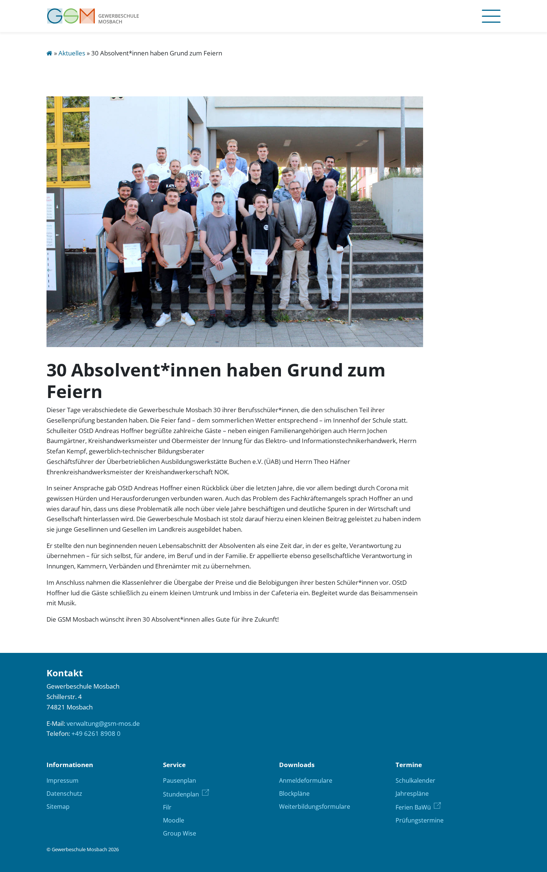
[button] (488, 16)
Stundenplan (181, 794)
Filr (167, 807)
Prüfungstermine (420, 820)
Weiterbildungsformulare (314, 806)
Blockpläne (294, 793)
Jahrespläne (412, 793)
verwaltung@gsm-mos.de (103, 723)
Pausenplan (179, 780)
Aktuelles (71, 53)
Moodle (173, 820)
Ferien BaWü (413, 807)
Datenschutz (64, 793)
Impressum (63, 780)
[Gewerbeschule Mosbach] (93, 16)
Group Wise (179, 833)
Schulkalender (415, 780)
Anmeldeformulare (305, 780)
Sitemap (58, 806)
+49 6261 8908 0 (96, 733)
